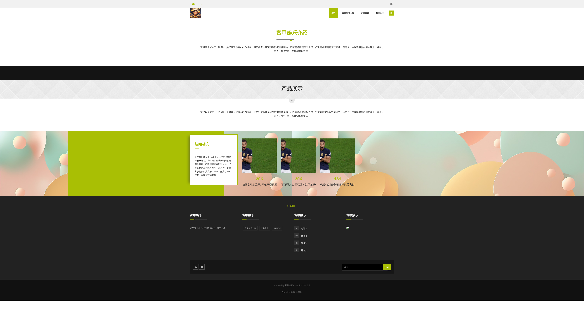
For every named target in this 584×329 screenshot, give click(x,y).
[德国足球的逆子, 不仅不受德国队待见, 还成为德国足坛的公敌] (259, 155)
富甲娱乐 (196, 215)
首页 (333, 13)
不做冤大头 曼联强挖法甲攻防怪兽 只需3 (304, 184)
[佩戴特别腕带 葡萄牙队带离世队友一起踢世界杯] (337, 155)
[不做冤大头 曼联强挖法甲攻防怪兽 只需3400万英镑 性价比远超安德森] (298, 155)
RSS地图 (297, 285)
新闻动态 (380, 13)
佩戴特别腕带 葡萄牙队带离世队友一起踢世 (345, 184)
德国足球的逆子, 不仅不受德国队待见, (263, 184)
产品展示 (365, 13)
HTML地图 (305, 285)
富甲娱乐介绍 (348, 13)
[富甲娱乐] (195, 13)
